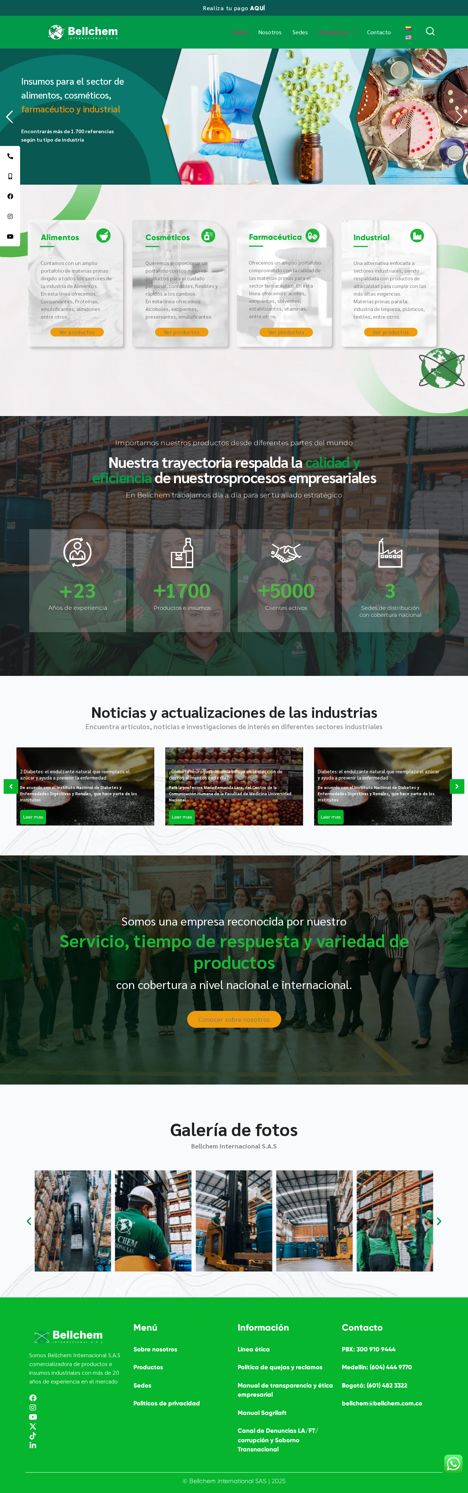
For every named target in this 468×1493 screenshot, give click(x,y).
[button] (29, 1221)
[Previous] (11, 786)
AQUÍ (257, 8)
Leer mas (33, 817)
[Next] (457, 786)
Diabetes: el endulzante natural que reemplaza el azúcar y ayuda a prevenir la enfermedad (378, 774)
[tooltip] (10, 156)
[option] (85, 786)
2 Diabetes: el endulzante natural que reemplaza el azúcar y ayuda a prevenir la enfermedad (75, 774)
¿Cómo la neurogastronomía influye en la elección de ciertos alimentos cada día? (226, 774)
